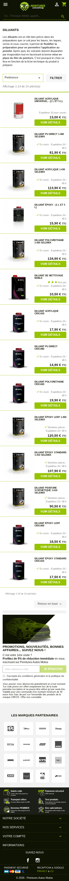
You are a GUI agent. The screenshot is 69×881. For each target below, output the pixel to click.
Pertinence (23, 78)
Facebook (28, 860)
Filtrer (56, 78)
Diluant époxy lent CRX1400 (47, 524)
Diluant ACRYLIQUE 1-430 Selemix (49, 170)
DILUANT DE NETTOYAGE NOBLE (48, 276)
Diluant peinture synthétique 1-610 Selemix (45, 490)
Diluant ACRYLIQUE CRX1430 (46, 312)
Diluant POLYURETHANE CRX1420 (49, 383)
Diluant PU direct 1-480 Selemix (49, 135)
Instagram (38, 860)
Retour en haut (50, 604)
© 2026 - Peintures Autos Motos (34, 877)
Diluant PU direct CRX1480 (46, 347)
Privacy (42, 871)
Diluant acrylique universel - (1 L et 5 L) (48, 100)
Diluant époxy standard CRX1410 (50, 559)
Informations (13, 845)
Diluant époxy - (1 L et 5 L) (49, 206)
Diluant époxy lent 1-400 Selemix (50, 418)
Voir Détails (50, 122)
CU (51, 871)
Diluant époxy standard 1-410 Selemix (50, 453)
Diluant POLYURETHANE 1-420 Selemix (49, 241)
